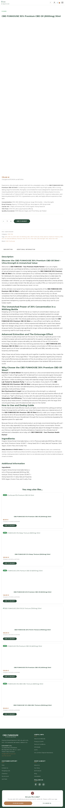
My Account (5, 776)
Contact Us (5, 768)
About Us (37, 765)
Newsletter (37, 776)
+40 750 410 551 (6, 755)
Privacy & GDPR (38, 741)
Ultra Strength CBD (42, 238)
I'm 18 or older (18, 803)
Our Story (37, 768)
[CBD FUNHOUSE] (5, 2)
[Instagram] (39, 784)
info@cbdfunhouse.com (9, 753)
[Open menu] (62, 2)
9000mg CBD (25, 236)
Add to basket (22, 221)
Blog (35, 773)
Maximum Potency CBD (56, 236)
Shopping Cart (6, 770)
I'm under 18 (47, 803)
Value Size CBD (53, 238)
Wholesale (37, 747)
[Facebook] (35, 784)
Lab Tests (4, 779)
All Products (37, 770)
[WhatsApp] (43, 784)
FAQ (3, 765)
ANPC (36, 749)
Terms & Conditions (39, 744)
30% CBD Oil (8, 236)
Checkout (4, 773)
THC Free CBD (32, 238)
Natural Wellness (11, 238)
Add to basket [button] (10, 525)
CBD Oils (10, 234)
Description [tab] (8, 249)
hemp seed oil (44, 236)
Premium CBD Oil (22, 238)
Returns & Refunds (39, 738)
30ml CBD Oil (17, 236)
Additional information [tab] (26, 249)
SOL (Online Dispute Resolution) (43, 752)
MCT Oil (4, 238)
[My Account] (54, 2)
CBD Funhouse (34, 236)
